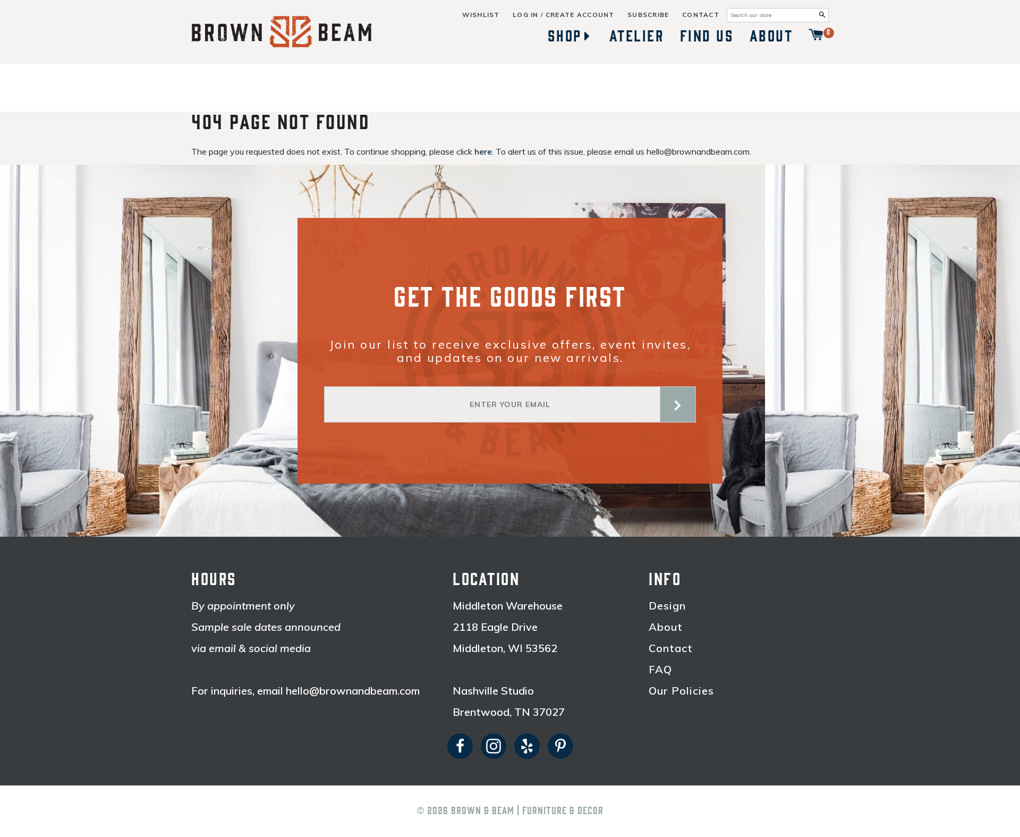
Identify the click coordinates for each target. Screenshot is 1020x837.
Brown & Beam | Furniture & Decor (527, 811)
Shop (565, 36)
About (771, 36)
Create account (580, 15)
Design (667, 605)
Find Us (707, 36)
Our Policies (681, 690)
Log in (526, 15)
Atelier (637, 36)
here (483, 151)
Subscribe (648, 15)
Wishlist (480, 15)
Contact (700, 15)
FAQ (660, 669)
